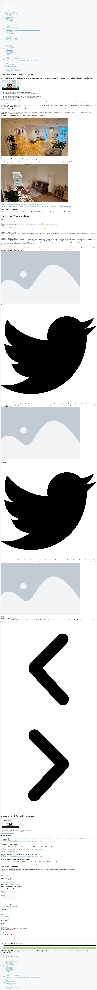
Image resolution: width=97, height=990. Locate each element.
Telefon (2, 893)
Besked (2, 900)
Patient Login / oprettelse (11, 36)
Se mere (2, 848)
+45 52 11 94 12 (4, 927)
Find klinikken (9, 20)
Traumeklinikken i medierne (11, 21)
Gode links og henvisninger (11, 24)
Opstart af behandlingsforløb (12, 13)
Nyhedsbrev (8, 22)
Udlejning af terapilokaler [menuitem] (8, 988)
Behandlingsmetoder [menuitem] (10, 964)
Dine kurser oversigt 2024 (11, 38)
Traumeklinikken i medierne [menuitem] (11, 969)
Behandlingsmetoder (10, 17)
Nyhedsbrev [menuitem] (8, 970)
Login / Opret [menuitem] (6, 982)
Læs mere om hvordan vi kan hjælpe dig (9, 840)
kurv (7, 32)
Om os (2, 914)
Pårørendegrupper (9, 14)
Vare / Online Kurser (10, 31)
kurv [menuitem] (7, 980)
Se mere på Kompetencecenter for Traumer (9, 213)
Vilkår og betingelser (5, 918)
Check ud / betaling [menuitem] (10, 981)
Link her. (46, 115)
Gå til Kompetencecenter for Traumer (11, 27)
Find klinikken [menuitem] (9, 968)
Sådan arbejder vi (9, 15)
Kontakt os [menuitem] (8, 974)
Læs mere (3, 862)
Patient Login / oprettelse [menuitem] (11, 983)
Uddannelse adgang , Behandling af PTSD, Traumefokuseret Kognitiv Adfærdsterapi (23, 30)
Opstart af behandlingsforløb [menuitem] (12, 961)
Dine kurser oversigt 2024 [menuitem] (11, 986)
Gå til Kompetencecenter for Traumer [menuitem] (11, 975)
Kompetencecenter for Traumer (29, 105)
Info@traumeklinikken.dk (8, 882)
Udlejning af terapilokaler (8, 40)
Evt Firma (3, 895)
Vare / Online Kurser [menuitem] (10, 978)
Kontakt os (8, 26)
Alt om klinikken (9, 19)
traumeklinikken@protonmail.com (15, 884)
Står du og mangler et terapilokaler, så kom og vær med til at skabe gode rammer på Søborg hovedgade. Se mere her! (40, 162)
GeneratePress (20, 943)
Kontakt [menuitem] (5, 972)
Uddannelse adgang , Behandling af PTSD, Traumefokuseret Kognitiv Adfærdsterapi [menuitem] (23, 977)
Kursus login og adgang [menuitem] (11, 984)
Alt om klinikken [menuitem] (9, 967)
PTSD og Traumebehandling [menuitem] (9, 959)
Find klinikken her (4, 916)
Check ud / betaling (10, 33)
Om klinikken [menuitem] (6, 965)
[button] (48, 669)
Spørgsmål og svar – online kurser (13, 39)
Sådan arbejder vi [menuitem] (9, 963)
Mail (2, 892)
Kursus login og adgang (11, 37)
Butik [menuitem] (4, 976)
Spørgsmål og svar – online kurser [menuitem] (13, 987)
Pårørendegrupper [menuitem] (9, 962)
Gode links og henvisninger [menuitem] (11, 971)
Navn (2, 891)
